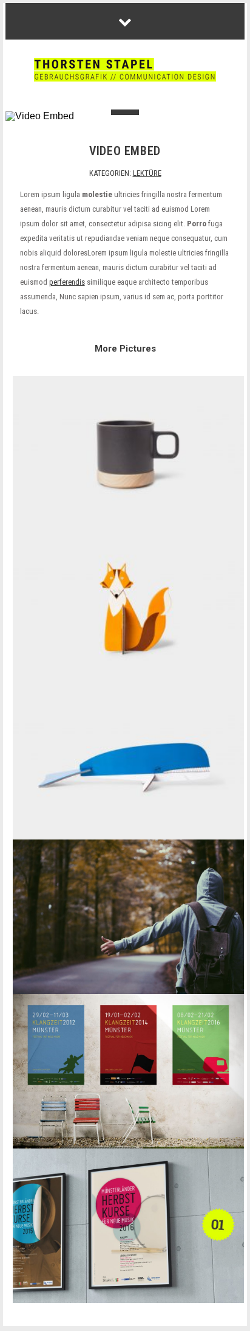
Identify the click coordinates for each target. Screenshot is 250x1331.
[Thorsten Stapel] (125, 70)
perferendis (67, 282)
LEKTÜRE (147, 173)
